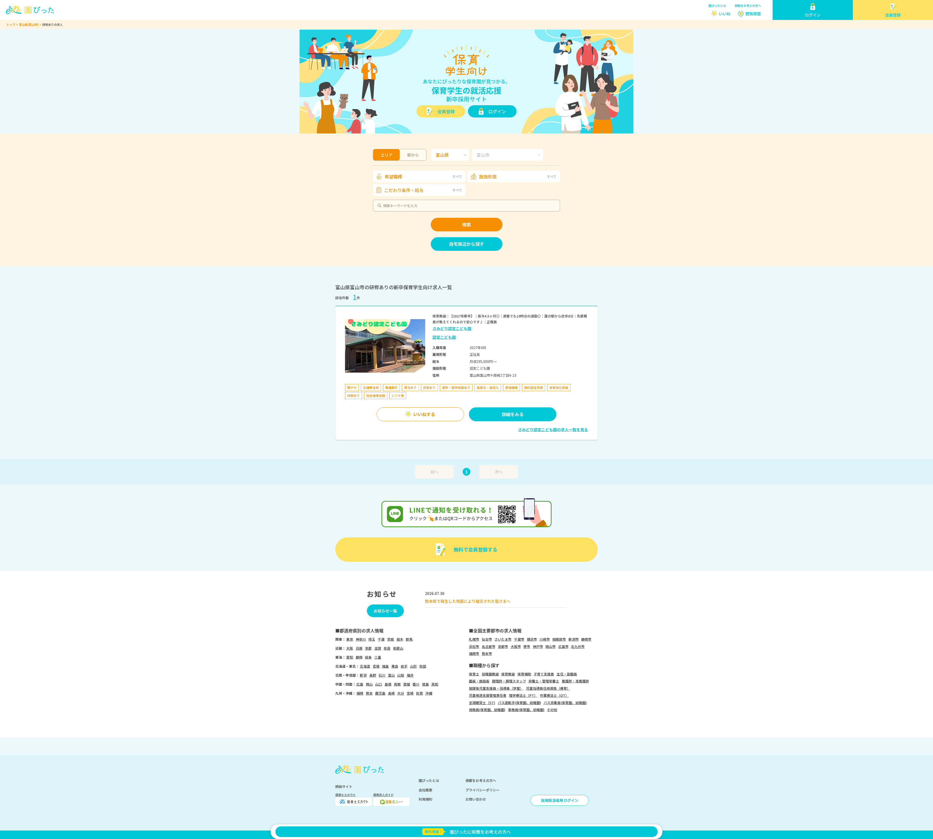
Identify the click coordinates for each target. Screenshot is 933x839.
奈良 (387, 648)
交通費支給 (371, 387)
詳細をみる (513, 414)
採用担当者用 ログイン (559, 800)
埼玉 (371, 639)
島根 (388, 684)
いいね (724, 14)
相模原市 (559, 639)
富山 (391, 675)
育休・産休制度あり (456, 387)
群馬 (409, 639)
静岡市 (586, 639)
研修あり (353, 395)
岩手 (404, 666)
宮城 (376, 666)
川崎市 (545, 639)
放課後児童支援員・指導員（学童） (496, 688)
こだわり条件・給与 (423, 190)
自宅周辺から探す (466, 244)
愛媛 (406, 684)
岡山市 (550, 646)
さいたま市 (502, 639)
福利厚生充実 (533, 387)
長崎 (391, 693)
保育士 (474, 674)
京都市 (503, 646)
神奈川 (361, 639)
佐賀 (419, 693)
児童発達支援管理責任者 (487, 695)
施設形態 (518, 176)
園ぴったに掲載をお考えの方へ (480, 832)
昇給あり (429, 387)
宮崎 (410, 693)
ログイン (497, 111)
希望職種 (423, 176)
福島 (385, 666)
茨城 (390, 639)
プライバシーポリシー (483, 789)
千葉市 (519, 639)
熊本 (369, 693)
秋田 (422, 666)
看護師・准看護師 (575, 681)
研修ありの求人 (52, 24)
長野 (372, 675)
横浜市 (532, 639)
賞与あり (410, 387)
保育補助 (524, 674)
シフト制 (397, 395)
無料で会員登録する (475, 549)
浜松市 (474, 646)
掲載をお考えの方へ (748, 5)
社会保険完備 (375, 395)
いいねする (424, 414)
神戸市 (538, 646)
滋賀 (377, 648)
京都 (368, 648)
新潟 (363, 675)
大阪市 (516, 646)
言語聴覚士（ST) (482, 702)
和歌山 (398, 648)
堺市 (526, 646)
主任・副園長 (567, 674)
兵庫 (359, 648)
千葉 (381, 639)
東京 (349, 639)
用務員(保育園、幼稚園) (487, 709)
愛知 (349, 657)
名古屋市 (488, 646)
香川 (416, 684)
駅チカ (352, 387)
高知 (434, 684)
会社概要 (425, 789)
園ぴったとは (717, 5)
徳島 (425, 684)
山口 (378, 684)
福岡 (359, 693)
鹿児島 (380, 693)
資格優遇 (511, 387)
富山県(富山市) (28, 24)
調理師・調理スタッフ (509, 681)
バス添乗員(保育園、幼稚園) (565, 702)
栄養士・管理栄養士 (543, 681)
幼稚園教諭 (490, 674)
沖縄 (428, 693)
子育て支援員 (544, 674)
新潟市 (574, 639)
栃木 (400, 639)
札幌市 (474, 639)
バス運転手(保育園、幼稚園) (519, 702)
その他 (552, 709)
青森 (394, 666)
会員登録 (446, 111)
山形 (413, 666)
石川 (382, 675)
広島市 (563, 646)
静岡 (359, 657)
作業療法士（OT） (554, 695)
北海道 (365, 666)
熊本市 (487, 653)
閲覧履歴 (753, 14)
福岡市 (474, 653)
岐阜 (368, 657)
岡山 (369, 684)
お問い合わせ (476, 799)
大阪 (349, 648)
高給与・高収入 (488, 387)
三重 (377, 657)
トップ (10, 24)
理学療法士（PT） (523, 695)
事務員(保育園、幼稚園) (526, 709)
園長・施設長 (479, 681)
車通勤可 (391, 387)
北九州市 (578, 646)
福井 (410, 675)
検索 (466, 224)
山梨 (400, 675)
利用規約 (425, 799)
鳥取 (397, 684)
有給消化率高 (558, 387)
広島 (359, 684)
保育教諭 (508, 674)
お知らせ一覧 (385, 611)
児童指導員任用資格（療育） (548, 688)
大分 (400, 693)
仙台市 (487, 639)
